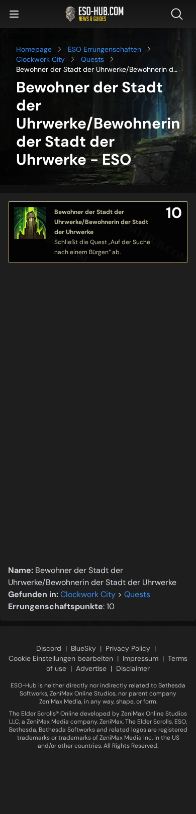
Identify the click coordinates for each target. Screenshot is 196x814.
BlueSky (83, 648)
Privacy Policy (128, 648)
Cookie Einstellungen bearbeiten (61, 658)
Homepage (34, 49)
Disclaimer (133, 668)
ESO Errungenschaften (104, 49)
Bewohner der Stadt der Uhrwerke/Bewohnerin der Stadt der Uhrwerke (101, 222)
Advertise (91, 668)
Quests (92, 59)
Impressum (140, 658)
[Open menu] (14, 14)
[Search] (179, 14)
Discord (48, 648)
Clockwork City (40, 59)
